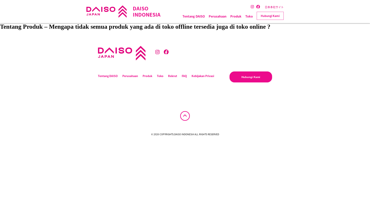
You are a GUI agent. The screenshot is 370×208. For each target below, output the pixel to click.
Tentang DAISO (193, 16)
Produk (235, 16)
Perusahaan (217, 16)
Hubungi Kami (270, 16)
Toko (249, 16)
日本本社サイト (274, 7)
